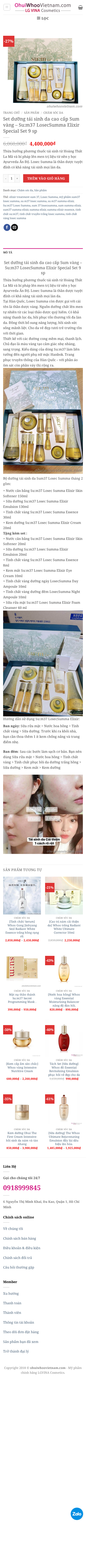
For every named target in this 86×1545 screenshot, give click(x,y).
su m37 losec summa (34, 201)
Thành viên (12, 1312)
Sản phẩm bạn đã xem (20, 1341)
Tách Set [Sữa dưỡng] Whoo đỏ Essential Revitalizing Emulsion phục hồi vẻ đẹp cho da (64, 1069)
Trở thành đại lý (16, 1351)
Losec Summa (49, 197)
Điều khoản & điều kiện (21, 1248)
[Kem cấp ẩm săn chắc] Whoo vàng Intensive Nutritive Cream (22, 1067)
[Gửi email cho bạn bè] (14, 227)
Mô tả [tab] (7, 252)
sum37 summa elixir (15, 209)
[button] (7, 7)
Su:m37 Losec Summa (16, 205)
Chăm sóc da (53, 113)
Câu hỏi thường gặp (18, 1267)
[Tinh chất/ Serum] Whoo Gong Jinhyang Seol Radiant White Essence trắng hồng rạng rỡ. (22, 929)
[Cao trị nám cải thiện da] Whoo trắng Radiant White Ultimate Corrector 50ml (64, 927)
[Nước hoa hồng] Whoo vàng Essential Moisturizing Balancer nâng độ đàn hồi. (64, 1000)
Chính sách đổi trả (17, 1257)
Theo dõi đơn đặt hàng (21, 1332)
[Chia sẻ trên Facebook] (7, 227)
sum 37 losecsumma (44, 205)
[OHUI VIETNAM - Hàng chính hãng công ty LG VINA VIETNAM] (43, 7)
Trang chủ (11, 113)
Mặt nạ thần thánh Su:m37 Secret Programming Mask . (22, 998)
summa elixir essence (60, 209)
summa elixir (38, 209)
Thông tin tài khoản (18, 1322)
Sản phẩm (31, 113)
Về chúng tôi (13, 1228)
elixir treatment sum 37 (24, 197)
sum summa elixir (69, 205)
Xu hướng (11, 1293)
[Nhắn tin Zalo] (77, 1513)
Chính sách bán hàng (19, 1238)
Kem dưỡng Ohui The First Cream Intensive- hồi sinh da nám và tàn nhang (22, 1138)
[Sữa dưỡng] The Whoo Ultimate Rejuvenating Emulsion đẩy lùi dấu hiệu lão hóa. (64, 1138)
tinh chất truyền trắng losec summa (42, 214)
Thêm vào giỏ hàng (46, 178)
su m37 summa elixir (61, 201)
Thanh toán (12, 1303)
